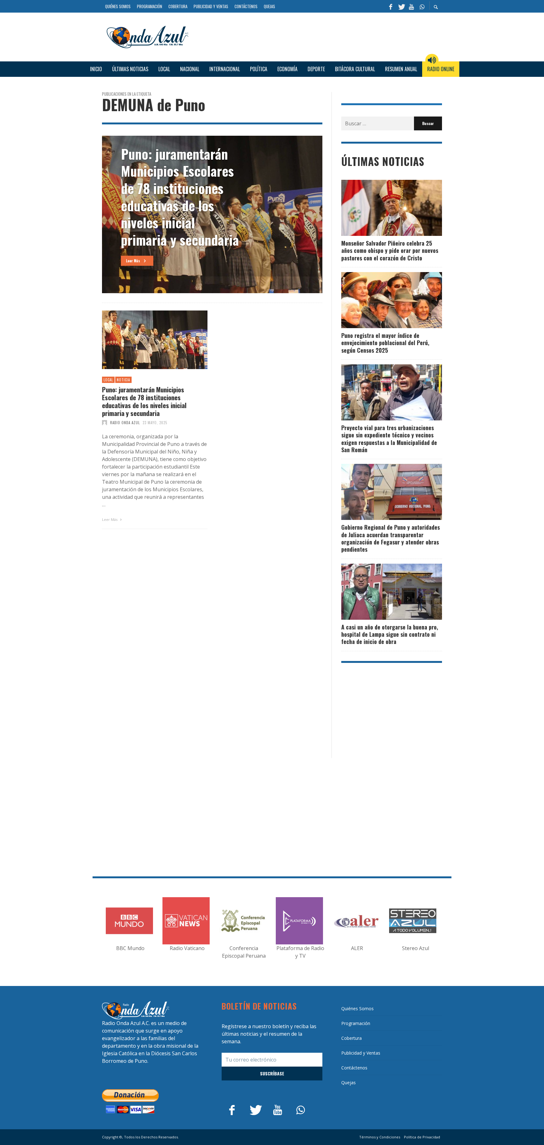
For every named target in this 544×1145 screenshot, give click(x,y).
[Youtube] (411, 6)
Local (108, 379)
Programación (355, 1023)
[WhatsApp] (422, 6)
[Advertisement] (317, 36)
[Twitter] (401, 6)
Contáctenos (354, 1068)
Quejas (348, 1082)
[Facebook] (390, 6)
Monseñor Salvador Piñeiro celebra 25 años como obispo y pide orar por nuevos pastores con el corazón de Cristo (389, 250)
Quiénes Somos (357, 1008)
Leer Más (110, 519)
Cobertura (351, 1038)
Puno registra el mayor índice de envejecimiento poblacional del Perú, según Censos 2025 (385, 342)
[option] (212, 214)
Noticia (123, 379)
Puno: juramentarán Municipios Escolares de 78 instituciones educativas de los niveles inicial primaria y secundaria (144, 401)
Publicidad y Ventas (360, 1053)
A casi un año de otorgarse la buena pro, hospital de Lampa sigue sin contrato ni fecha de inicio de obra (389, 634)
